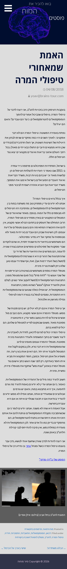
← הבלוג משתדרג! (56, 548)
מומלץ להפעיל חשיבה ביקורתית (29, 537)
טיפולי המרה (57, 537)
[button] (6, 10)
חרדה (7, 533)
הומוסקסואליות (38, 533)
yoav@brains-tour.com (47, 96)
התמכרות (15, 533)
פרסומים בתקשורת (33, 529)
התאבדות (25, 533)
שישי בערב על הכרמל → (13, 548)
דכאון (48, 533)
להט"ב (48, 537)
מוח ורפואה (48, 529)
